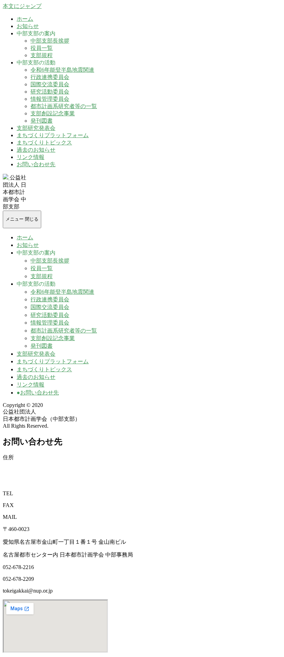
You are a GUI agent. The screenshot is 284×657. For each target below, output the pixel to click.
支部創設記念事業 (52, 113)
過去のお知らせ (36, 150)
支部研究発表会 (36, 128)
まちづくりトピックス (44, 142)
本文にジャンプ (22, 6)
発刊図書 (41, 121)
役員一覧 (41, 48)
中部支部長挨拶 (49, 41)
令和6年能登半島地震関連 (62, 70)
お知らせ (28, 26)
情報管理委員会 (49, 99)
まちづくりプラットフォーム (53, 135)
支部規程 (41, 55)
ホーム (25, 19)
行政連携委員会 (49, 77)
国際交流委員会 (49, 84)
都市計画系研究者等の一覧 (63, 106)
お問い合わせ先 (36, 164)
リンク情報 (30, 157)
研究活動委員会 (49, 92)
